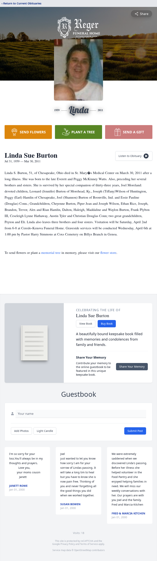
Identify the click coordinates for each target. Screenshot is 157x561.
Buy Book (107, 323)
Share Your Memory (132, 366)
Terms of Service (89, 544)
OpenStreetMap (82, 550)
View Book (85, 323)
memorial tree (51, 252)
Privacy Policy (68, 544)
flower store (108, 252)
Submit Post (135, 431)
